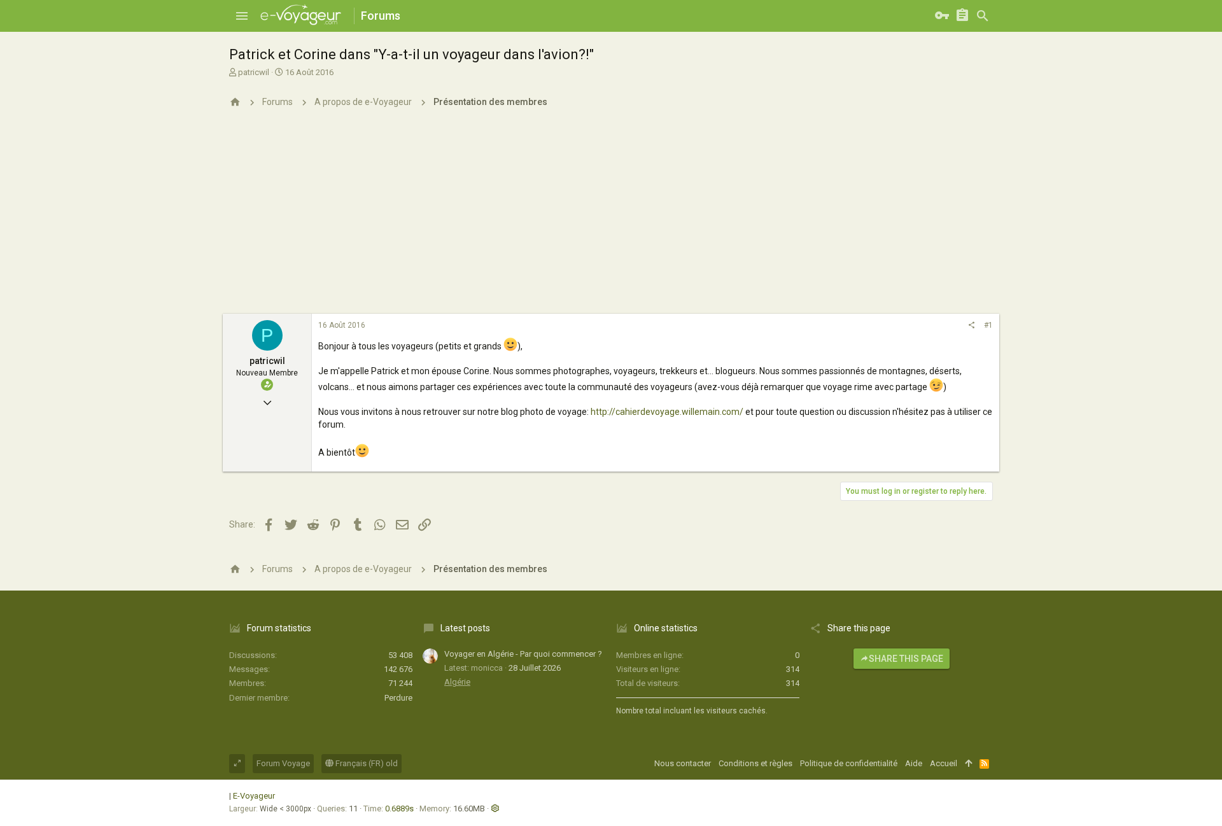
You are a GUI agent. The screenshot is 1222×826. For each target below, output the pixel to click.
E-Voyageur (254, 796)
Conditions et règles (755, 763)
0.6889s (399, 808)
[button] (242, 16)
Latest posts (465, 628)
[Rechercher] (983, 15)
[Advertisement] (611, 218)
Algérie (457, 682)
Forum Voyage (283, 763)
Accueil (943, 763)
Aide (913, 763)
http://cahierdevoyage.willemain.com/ (667, 412)
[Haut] (968, 763)
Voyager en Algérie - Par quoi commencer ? (523, 654)
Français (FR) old (366, 763)
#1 (988, 325)
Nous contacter (682, 763)
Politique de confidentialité (848, 763)
